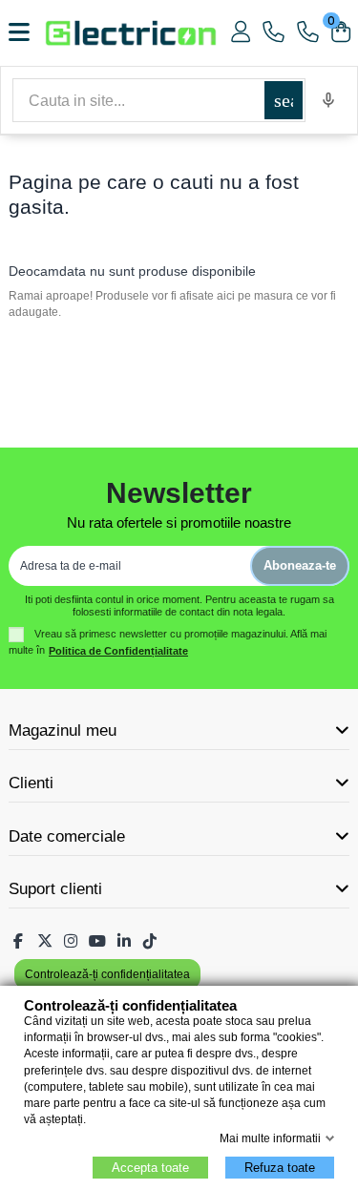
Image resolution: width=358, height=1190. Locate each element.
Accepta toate (150, 1167)
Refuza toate (279, 1167)
